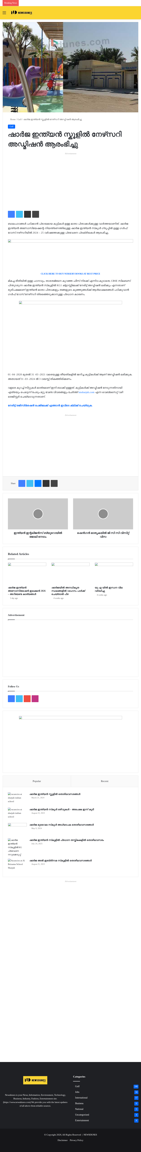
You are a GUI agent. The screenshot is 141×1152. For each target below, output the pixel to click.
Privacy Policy (76, 1140)
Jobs (77, 1092)
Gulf (19, 119)
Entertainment (82, 1120)
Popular (37, 781)
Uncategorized (82, 1114)
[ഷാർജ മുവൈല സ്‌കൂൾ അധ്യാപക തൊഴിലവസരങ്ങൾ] (17, 829)
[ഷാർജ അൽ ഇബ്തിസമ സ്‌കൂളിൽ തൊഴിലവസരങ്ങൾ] (17, 865)
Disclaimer (63, 1140)
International (81, 1097)
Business (79, 1103)
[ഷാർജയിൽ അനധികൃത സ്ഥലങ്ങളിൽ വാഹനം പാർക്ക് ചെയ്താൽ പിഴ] (70, 573)
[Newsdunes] (22, 13)
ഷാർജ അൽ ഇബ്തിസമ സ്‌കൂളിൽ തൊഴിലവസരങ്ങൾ (60, 860)
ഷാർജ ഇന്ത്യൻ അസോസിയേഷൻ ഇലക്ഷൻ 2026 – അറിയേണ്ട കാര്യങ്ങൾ (27, 590)
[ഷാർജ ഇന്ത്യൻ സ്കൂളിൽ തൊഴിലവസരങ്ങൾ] (17, 798)
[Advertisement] (70, 179)
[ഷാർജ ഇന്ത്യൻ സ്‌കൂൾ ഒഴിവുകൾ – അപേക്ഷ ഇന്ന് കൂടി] (17, 814)
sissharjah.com (87, 392)
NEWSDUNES (90, 1134)
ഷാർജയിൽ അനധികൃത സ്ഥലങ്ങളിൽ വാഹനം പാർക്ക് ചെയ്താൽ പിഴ (68, 590)
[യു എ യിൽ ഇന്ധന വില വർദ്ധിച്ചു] (114, 573)
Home (13, 119)
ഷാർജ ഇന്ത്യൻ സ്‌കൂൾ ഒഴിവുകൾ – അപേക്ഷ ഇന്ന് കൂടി (61, 809)
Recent (104, 781)
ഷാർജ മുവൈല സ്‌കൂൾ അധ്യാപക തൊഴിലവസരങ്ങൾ (61, 824)
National (79, 1109)
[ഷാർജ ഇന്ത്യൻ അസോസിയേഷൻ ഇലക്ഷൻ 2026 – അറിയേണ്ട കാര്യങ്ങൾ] (27, 573)
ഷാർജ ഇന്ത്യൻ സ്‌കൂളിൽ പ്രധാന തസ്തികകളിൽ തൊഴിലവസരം (66, 840)
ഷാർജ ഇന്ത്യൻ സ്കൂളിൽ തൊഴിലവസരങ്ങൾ (54, 794)
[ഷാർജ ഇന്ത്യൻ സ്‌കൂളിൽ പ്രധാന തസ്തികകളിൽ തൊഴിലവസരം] (17, 847)
